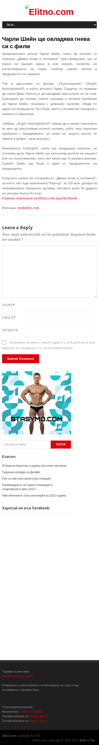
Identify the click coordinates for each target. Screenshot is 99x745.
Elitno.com (9, 735)
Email (8, 317)
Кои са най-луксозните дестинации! (26, 478)
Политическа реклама (17, 676)
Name (8, 305)
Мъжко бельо (38, 721)
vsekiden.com (28, 208)
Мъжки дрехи (38, 716)
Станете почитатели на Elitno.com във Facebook (39, 198)
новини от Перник (31, 711)
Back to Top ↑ (88, 740)
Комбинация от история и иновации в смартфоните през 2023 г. (27, 487)
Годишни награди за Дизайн (21, 472)
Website (10, 330)
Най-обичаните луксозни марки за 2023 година (34, 495)
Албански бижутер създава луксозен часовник (34, 465)
